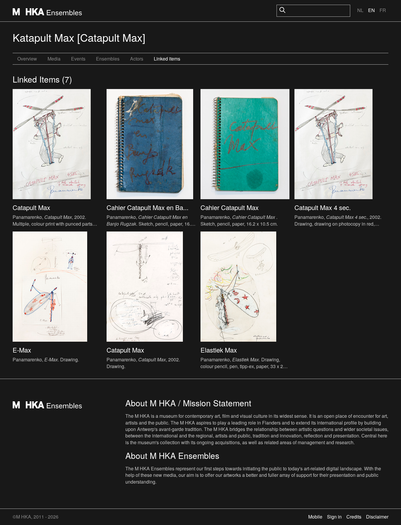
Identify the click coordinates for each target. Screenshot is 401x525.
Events (78, 58)
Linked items (167, 58)
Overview (27, 58)
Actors (136, 58)
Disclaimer (377, 516)
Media (54, 58)
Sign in (334, 516)
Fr (383, 10)
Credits (353, 516)
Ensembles (107, 58)
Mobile (315, 516)
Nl (360, 10)
